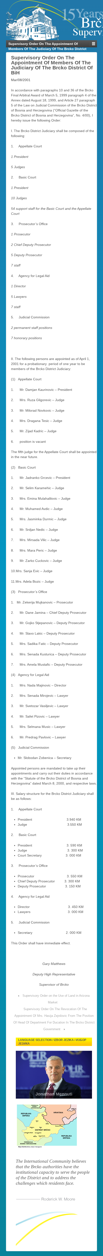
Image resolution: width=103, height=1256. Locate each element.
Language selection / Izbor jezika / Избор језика (52, 1041)
